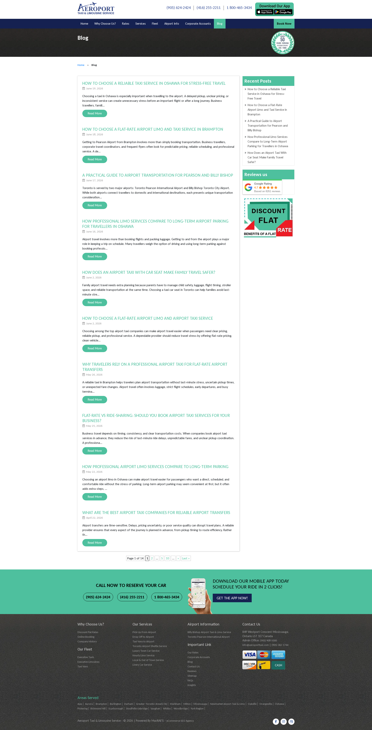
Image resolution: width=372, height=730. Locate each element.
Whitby (167, 708)
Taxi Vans (83, 666)
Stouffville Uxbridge (137, 708)
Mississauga (200, 703)
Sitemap (192, 675)
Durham (128, 703)
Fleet (155, 23)
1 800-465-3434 (239, 7)
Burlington (115, 703)
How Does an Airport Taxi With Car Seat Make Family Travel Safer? (148, 272)
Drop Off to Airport (143, 636)
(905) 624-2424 (179, 7)
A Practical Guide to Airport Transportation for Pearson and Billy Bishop (157, 175)
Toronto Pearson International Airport (209, 636)
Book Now (284, 23)
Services (140, 23)
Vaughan (155, 708)
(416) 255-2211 (209, 7)
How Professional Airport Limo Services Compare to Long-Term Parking (155, 466)
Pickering (83, 708)
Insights (192, 685)
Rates (125, 23)
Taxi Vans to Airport (143, 641)
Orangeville (265, 703)
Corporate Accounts (198, 23)
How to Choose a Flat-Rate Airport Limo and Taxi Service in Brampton (152, 129)
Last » (186, 558)
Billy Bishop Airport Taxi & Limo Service (209, 632)
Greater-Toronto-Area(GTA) (151, 703)
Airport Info (171, 23)
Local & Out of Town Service (148, 660)
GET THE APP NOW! (232, 598)
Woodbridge (181, 708)
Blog (219, 23)
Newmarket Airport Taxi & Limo (227, 703)
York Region (197, 708)
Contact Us (194, 666)
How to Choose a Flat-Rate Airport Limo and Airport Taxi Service (147, 318)
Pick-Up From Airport (144, 632)
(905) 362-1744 (280, 645)
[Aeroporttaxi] (96, 8)
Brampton (101, 703)
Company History (87, 641)
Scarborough (115, 708)
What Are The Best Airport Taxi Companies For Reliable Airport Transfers (156, 512)
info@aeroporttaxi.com (255, 645)
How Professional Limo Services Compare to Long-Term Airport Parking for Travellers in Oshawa (268, 141)
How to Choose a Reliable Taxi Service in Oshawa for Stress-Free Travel (154, 83)
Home (84, 23)
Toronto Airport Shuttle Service (150, 646)
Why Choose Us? (105, 23)
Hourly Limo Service (143, 655)
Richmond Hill (98, 708)
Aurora (89, 703)
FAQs (190, 680)
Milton (187, 703)
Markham (175, 703)
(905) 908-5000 (268, 640)
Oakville (252, 703)
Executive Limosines (88, 661)
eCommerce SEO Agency (180, 720)
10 (167, 558)
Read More (95, 113)
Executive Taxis (86, 657)
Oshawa (279, 703)
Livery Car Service (142, 664)
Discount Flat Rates (88, 632)
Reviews (192, 671)
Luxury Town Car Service (146, 650)
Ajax (80, 703)
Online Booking (86, 636)
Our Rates (193, 652)
